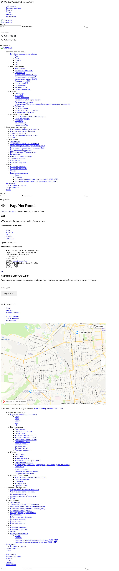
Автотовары (10, 183)
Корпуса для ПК (21, 83)
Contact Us (10, 239)
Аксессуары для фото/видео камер (23, 135)
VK (2, 272)
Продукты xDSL (21, 125)
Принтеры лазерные (18, 167)
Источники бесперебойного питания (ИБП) (27, 148)
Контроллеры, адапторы (24, 112)
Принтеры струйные (18, 169)
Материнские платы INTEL (26, 75)
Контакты (9, 14)
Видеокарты (20, 68)
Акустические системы (24, 102)
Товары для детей (13, 188)
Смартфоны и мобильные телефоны (24, 129)
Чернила (18, 177)
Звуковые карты (21, 87)
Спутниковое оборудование (21, 150)
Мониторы (19, 96)
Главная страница (8, 211)
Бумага (17, 175)
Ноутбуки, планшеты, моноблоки (23, 54)
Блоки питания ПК (22, 81)
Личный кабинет (12, 312)
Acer (16, 56)
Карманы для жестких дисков (26, 110)
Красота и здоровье (18, 162)
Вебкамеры (19, 106)
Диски (12, 137)
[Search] (87, 27)
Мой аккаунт (11, 6)
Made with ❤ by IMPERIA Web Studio (48, 409)
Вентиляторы (20, 85)
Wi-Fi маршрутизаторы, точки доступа (30, 117)
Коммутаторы (20, 123)
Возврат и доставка (13, 8)
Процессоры (20, 73)
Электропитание (21, 108)
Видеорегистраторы (18, 185)
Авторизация (11, 16)
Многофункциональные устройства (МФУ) (27, 146)
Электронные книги (18, 133)
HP (16, 64)
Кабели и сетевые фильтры (21, 156)
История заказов (12, 316)
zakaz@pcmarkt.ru (20, 261)
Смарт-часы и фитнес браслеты (22, 131)
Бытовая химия (16, 154)
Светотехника (15, 160)
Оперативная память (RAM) (26, 79)
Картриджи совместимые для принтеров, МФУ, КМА (36, 181)
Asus (17, 58)
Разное (8, 190)
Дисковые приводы (22, 89)
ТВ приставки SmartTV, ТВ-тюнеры (24, 144)
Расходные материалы (19, 173)
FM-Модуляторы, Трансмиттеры (23, 152)
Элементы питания (17, 158)
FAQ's (8, 234)
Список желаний (12, 318)
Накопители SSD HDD (24, 71)
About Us (9, 232)
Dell (16, 62)
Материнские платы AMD (25, 77)
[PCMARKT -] (6, 21)
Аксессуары (19, 94)
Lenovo (18, 60)
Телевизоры (15, 142)
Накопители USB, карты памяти (28, 100)
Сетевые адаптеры (22, 119)
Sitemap (9, 236)
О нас (8, 308)
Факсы (13, 171)
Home (8, 230)
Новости (9, 10)
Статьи (8, 12)
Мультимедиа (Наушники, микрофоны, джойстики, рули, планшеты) (42, 104)
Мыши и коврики (22, 98)
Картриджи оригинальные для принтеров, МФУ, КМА (36, 179)
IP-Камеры (19, 121)
